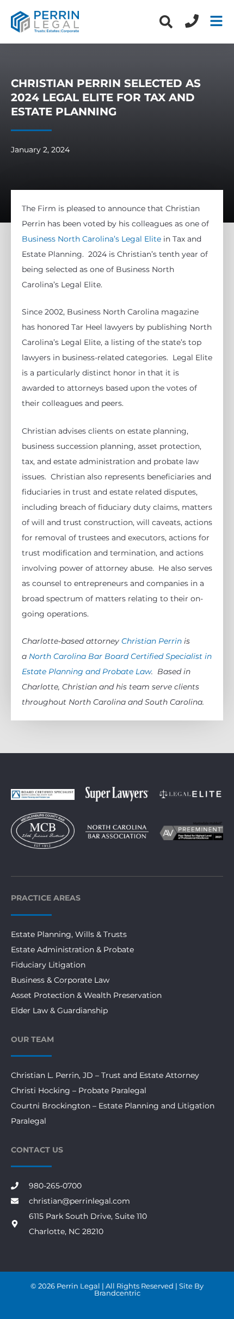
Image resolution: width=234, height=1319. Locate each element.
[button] (166, 22)
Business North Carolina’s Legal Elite (91, 239)
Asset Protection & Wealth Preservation (86, 995)
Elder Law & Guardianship (59, 1010)
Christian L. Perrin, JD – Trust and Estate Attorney (105, 1075)
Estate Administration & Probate (72, 949)
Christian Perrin (151, 641)
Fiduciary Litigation (48, 965)
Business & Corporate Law (60, 980)
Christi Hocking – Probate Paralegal (78, 1090)
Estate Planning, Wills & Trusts (69, 934)
